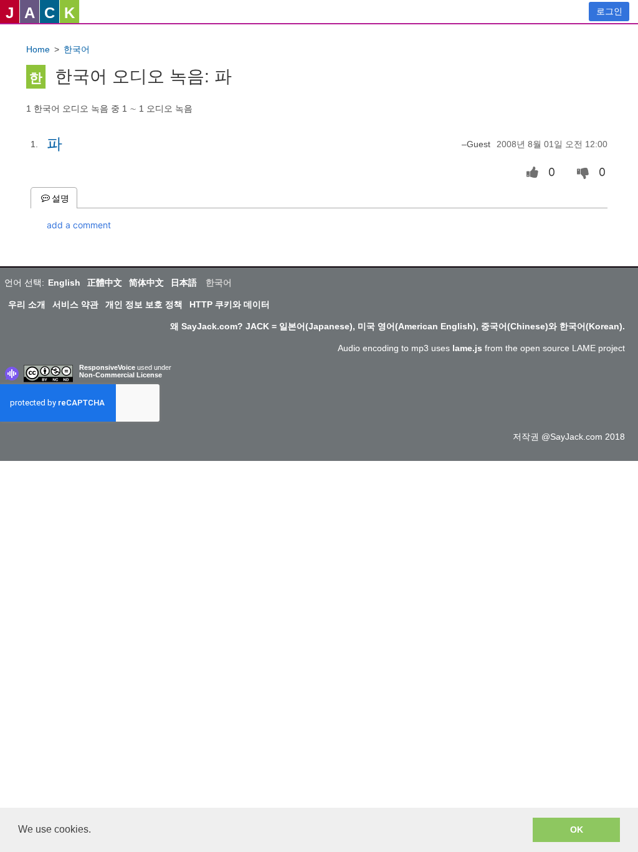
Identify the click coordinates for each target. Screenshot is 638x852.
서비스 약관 (75, 304)
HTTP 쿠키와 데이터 (229, 304)
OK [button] (576, 830)
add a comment (79, 225)
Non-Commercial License (120, 375)
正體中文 (104, 283)
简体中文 (146, 283)
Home (38, 49)
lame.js (467, 348)
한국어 (77, 49)
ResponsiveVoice (107, 367)
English (64, 283)
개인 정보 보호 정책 (144, 304)
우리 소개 (26, 304)
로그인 (609, 11)
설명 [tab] (60, 198)
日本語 (184, 283)
